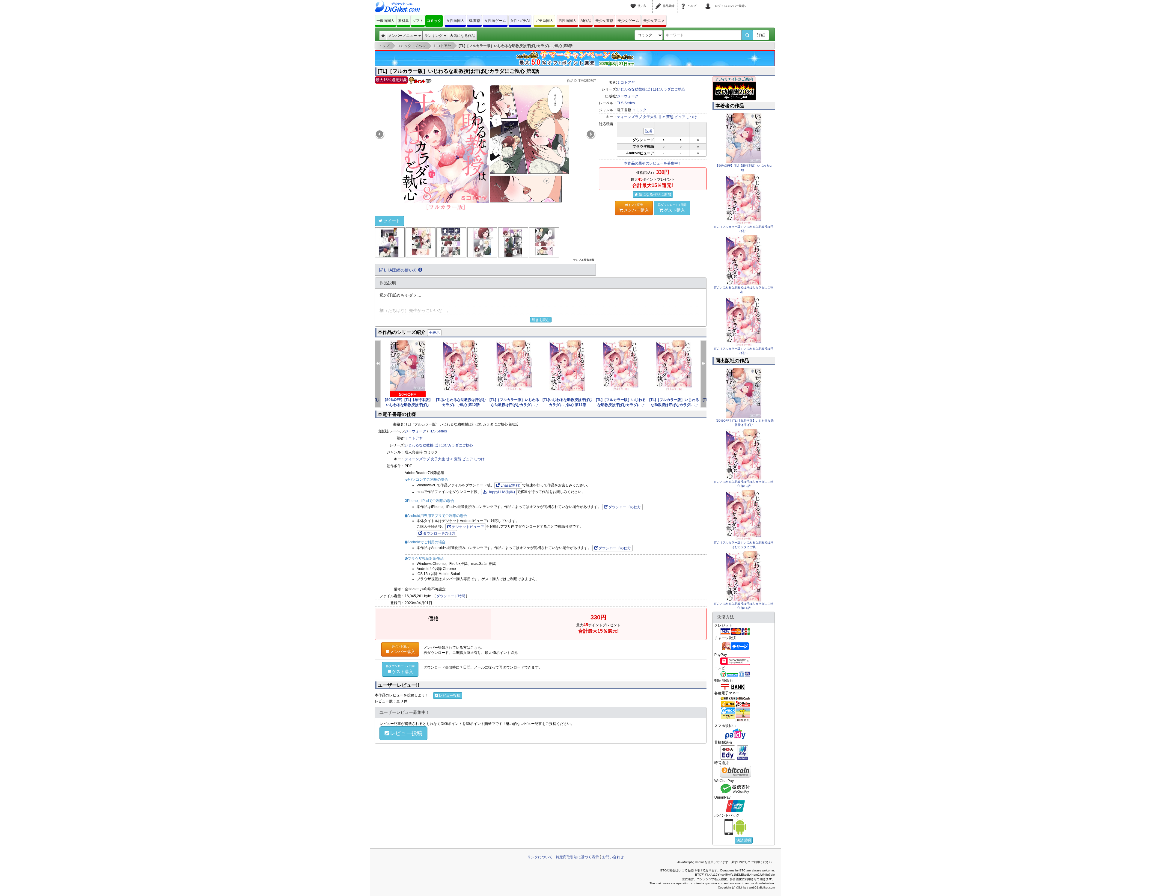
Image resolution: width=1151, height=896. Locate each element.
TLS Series (626, 103)
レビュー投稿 (449, 695)
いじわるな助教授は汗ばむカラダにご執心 (651, 89)
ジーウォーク (627, 96)
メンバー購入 (636, 207)
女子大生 (650, 117)
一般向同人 (385, 21)
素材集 (403, 21)
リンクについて (539, 857)
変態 (670, 117)
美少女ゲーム (628, 21)
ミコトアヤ (626, 82)
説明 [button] (648, 131)
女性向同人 (455, 21)
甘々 (661, 117)
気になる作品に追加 (655, 194)
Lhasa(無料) (510, 485)
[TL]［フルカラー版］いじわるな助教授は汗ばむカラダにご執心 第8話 (458, 71)
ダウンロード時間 (450, 596)
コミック (434, 21)
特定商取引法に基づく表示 (577, 857)
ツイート (391, 220)
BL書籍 (474, 21)
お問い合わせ (613, 857)
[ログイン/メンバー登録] (708, 2)
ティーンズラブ (629, 117)
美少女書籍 (604, 21)
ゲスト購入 (672, 207)
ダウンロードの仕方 (624, 507)
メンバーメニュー (403, 36)
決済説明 (743, 840)
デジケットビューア (468, 527)
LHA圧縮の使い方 (400, 270)
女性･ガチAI (520, 21)
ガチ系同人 (544, 21)
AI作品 (586, 21)
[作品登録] (659, 2)
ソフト (417, 21)
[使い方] (634, 2)
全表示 (434, 333)
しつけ (691, 117)
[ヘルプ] (684, 2)
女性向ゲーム (495, 21)
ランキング (433, 36)
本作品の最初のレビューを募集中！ (653, 163)
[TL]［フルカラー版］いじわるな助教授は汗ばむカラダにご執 (514, 405)
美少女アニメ (654, 21)
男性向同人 (567, 21)
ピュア (679, 117)
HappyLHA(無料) (501, 492)
